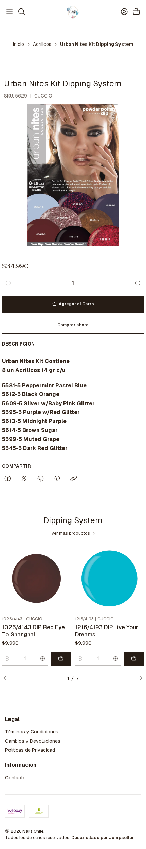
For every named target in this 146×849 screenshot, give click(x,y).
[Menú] (9, 12)
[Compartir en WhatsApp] (40, 479)
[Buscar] (21, 12)
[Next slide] (139, 679)
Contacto (15, 778)
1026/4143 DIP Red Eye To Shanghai (33, 630)
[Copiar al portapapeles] (73, 479)
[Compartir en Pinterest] (57, 479)
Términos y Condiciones (31, 732)
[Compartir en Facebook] (7, 479)
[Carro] (136, 12)
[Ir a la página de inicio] (73, 12)
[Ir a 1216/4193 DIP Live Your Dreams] (109, 579)
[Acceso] (124, 12)
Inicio (18, 44)
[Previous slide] (7, 679)
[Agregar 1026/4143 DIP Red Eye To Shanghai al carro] (61, 659)
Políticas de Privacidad (30, 750)
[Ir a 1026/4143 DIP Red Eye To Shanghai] (36, 579)
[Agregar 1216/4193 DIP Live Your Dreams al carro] (134, 659)
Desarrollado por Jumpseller (102, 838)
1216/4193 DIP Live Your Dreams (106, 630)
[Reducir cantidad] (8, 283)
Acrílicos (42, 44)
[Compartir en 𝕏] (24, 479)
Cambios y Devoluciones (32, 741)
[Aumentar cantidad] (138, 283)
